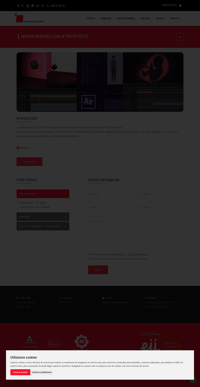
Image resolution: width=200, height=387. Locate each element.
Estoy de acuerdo (20, 372)
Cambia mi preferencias (42, 372)
